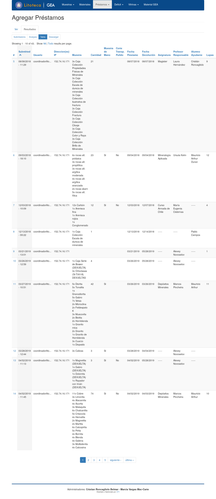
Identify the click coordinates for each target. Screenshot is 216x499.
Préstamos (102, 4)
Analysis (33, 36)
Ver (16, 29)
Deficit (118, 4)
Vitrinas (132, 4)
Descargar (54, 36)
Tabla (43, 37)
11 (14, 284)
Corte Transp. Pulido (120, 51)
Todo (50, 43)
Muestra (77, 55)
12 (14, 350)
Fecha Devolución (148, 53)
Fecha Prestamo (132, 53)
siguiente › (115, 460)
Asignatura (164, 55)
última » (129, 460)
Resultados (31, 30)
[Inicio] (37, 5)
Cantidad (96, 55)
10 (44, 43)
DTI (118, 492)
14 (14, 393)
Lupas (210, 55)
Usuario (37, 55)
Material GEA (151, 4)
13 (14, 360)
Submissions (19, 36)
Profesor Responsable (180, 53)
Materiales (84, 4)
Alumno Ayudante (196, 53)
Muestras (67, 4)
